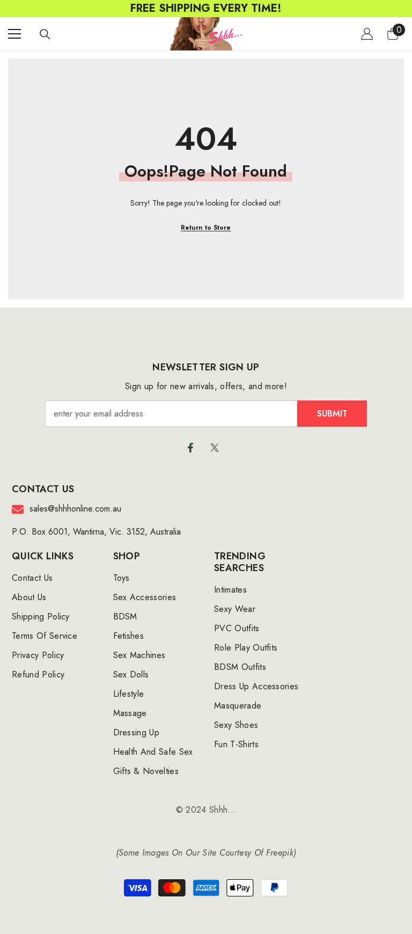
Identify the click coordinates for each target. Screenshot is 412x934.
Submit (332, 413)
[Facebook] (190, 448)
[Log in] (367, 34)
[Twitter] (215, 448)
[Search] (45, 34)
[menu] (14, 33)
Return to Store (206, 227)
